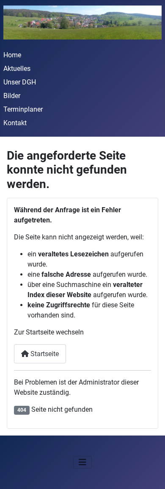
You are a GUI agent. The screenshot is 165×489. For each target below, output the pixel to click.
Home (12, 55)
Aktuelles (16, 69)
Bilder (11, 96)
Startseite (44, 354)
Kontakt (15, 123)
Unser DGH (19, 82)
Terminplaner (23, 109)
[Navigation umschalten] (82, 462)
